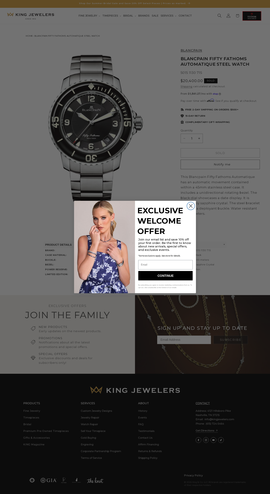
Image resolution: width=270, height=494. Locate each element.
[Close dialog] (191, 206)
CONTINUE (166, 275)
